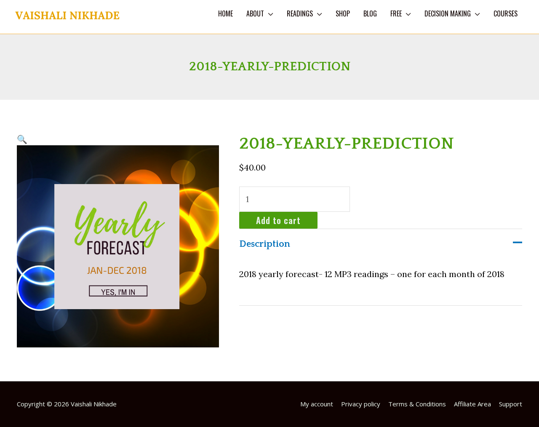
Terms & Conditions (417, 404)
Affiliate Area (472, 404)
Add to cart (278, 220)
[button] (22, 139)
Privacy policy (360, 404)
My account (316, 404)
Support (510, 404)
